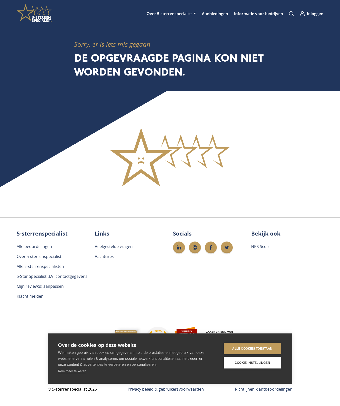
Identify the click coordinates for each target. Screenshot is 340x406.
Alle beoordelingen (34, 246)
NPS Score (261, 246)
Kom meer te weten (72, 371)
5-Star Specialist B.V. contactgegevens (52, 276)
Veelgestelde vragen (114, 246)
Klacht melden (30, 296)
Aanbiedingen (215, 13)
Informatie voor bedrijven (258, 13)
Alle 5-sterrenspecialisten (40, 266)
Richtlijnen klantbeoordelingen (263, 389)
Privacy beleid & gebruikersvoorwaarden (166, 389)
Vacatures (104, 256)
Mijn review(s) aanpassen (40, 286)
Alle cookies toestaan (252, 348)
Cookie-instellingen (252, 363)
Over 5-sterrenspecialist (169, 13)
